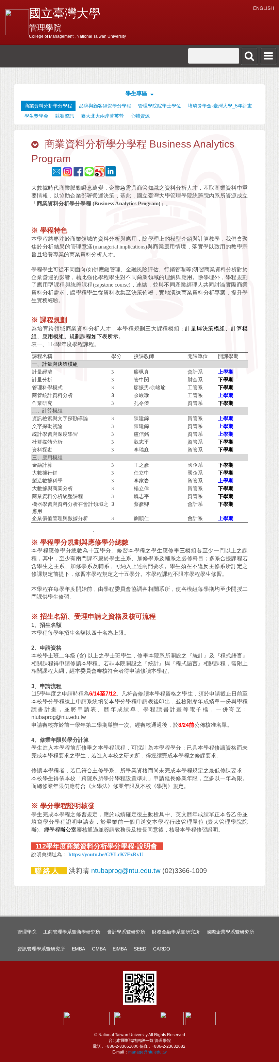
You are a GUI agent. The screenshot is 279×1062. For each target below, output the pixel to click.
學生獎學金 (36, 116)
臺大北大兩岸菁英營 (102, 116)
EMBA (78, 949)
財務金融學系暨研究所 (176, 932)
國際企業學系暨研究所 (230, 932)
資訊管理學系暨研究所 (41, 949)
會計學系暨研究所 (126, 932)
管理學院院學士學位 (159, 105)
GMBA (99, 949)
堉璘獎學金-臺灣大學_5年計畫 (220, 105)
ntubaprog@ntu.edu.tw (125, 870)
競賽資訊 (64, 116)
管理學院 (26, 932)
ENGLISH (263, 8)
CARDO (161, 949)
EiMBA (120, 949)
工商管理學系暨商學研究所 (71, 932)
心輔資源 (140, 116)
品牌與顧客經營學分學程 (105, 105)
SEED (140, 949)
